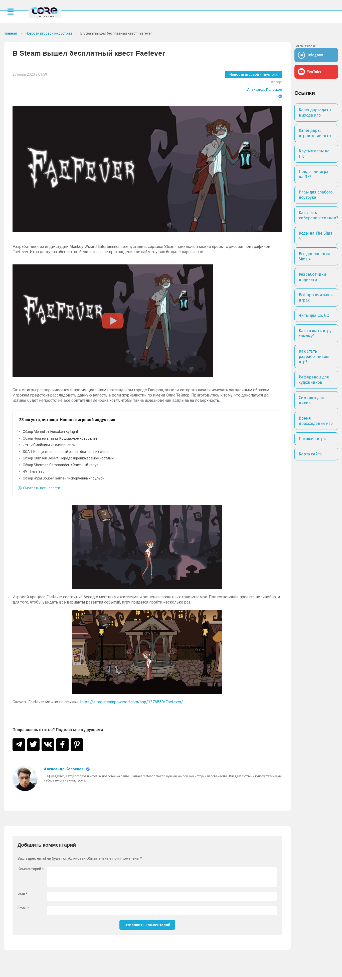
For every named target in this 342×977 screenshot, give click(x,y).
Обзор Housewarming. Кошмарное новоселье (60, 438)
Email (23, 908)
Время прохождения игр (316, 421)
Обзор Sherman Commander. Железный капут (60, 465)
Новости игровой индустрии (253, 74)
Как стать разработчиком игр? (314, 356)
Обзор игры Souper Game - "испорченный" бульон (63, 478)
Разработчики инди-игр (312, 277)
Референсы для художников (314, 380)
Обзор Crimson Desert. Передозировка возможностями (68, 458)
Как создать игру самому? (315, 333)
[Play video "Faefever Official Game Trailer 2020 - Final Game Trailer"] (113, 320)
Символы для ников (311, 400)
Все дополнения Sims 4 (314, 256)
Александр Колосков (264, 89)
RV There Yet (33, 471)
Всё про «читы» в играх (316, 297)
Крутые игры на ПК (314, 154)
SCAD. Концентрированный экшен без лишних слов (65, 452)
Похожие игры (312, 438)
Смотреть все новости (41, 488)
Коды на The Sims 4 (315, 236)
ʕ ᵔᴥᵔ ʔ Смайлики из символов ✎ (49, 445)
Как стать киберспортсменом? (318, 215)
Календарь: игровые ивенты (315, 133)
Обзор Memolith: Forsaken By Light (50, 432)
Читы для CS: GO (314, 315)
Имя (23, 894)
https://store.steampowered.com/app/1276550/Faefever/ (131, 702)
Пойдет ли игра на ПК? (313, 174)
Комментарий (31, 869)
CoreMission (45, 12)
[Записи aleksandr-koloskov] (25, 778)
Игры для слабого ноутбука (315, 195)
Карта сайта (310, 454)
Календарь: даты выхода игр (315, 113)
